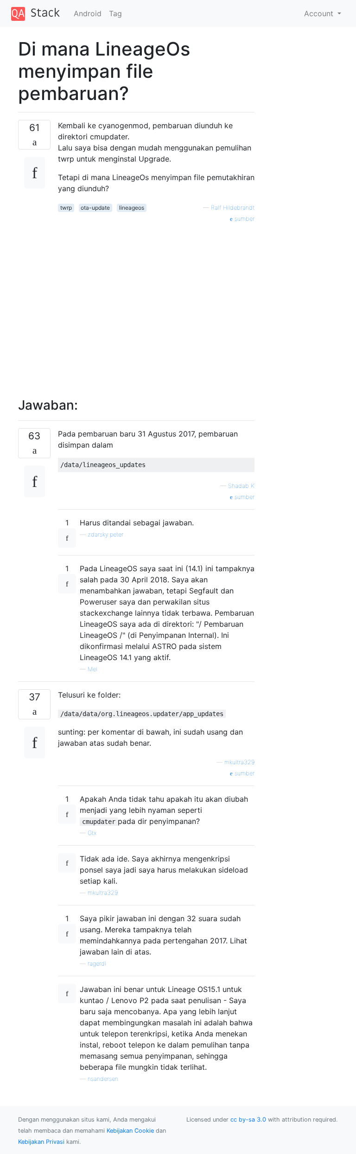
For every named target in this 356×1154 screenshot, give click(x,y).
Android (88, 13)
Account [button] (320, 13)
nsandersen (103, 1078)
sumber (243, 218)
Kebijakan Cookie (130, 1130)
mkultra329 (239, 762)
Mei (92, 669)
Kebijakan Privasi (41, 1141)
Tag (115, 13)
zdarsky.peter (105, 534)
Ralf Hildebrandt (232, 207)
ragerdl (97, 963)
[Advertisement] (156, 305)
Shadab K (241, 485)
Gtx (92, 833)
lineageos (131, 207)
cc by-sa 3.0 (248, 1119)
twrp (66, 207)
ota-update (95, 207)
